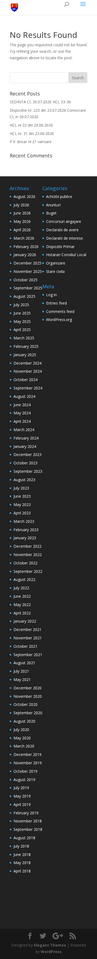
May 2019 (22, 796)
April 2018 (22, 871)
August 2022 (24, 579)
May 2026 (22, 221)
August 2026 (24, 196)
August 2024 (24, 396)
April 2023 (22, 512)
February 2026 (26, 246)
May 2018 (22, 862)
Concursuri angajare (63, 221)
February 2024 (26, 438)
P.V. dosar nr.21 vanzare (30, 141)
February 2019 (26, 812)
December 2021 (27, 629)
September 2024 (27, 388)
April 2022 (22, 613)
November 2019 (27, 762)
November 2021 (27, 637)
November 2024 (27, 371)
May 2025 (22, 321)
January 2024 (24, 446)
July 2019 (21, 787)
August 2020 (24, 721)
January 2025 (24, 354)
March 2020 (23, 746)
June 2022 (22, 596)
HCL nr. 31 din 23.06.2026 (32, 133)
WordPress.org (59, 319)
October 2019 (25, 771)
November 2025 (27, 271)
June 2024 (22, 404)
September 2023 (27, 471)
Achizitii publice (59, 196)
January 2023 (24, 537)
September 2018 (27, 829)
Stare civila (55, 271)
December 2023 (27, 454)
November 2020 (27, 696)
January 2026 (24, 254)
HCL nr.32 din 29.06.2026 (31, 125)
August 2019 (24, 779)
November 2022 (27, 554)
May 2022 (22, 604)
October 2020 (25, 704)
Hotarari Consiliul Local (66, 254)
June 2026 (22, 213)
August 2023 (24, 479)
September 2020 (27, 712)
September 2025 (27, 287)
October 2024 (25, 379)
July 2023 (21, 488)
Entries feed (56, 303)
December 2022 (27, 546)
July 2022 (21, 587)
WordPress (51, 951)
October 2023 (25, 462)
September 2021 (27, 654)
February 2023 (26, 529)
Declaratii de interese (64, 238)
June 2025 (22, 313)
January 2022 (24, 621)
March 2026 (23, 238)
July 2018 (21, 846)
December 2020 (27, 687)
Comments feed (60, 311)
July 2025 (21, 304)
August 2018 (24, 837)
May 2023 (22, 504)
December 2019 (27, 754)
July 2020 (21, 729)
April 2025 (22, 329)
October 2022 (25, 563)
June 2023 (22, 496)
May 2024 (22, 412)
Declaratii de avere (62, 229)
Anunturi (53, 204)
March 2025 (23, 337)
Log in (51, 294)
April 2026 (22, 229)
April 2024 (22, 421)
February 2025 (26, 346)
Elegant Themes (50, 945)
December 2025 (27, 263)
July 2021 (21, 671)
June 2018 (22, 854)
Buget (51, 213)
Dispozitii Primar (60, 246)
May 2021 (22, 679)
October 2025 (25, 279)
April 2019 (22, 804)
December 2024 (27, 363)
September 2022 (27, 571)
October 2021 (25, 646)
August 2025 (24, 296)
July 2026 (21, 204)
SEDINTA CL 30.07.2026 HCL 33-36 (40, 101)
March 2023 (23, 521)
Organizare (55, 263)
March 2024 (23, 429)
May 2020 (22, 737)
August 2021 (24, 662)
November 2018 (27, 821)
